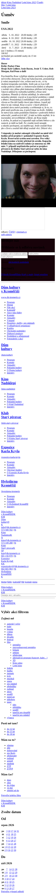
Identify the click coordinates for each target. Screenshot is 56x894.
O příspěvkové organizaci (18, 325)
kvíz (9, 676)
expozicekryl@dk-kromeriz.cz (15, 566)
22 (12, 847)
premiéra (17, 645)
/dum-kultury (7, 355)
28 (15, 844)
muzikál (10, 678)
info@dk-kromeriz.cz (11, 527)
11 (9, 834)
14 (9, 844)
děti (8, 748)
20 (12, 840)
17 (12, 831)
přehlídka (17, 707)
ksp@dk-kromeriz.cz (10, 553)
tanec (9, 702)
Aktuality (11, 318)
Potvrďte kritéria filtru (11, 795)
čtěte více (5, 58)
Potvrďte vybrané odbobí (12, 891)
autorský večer (13, 624)
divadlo (10, 637)
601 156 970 (7, 556)
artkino (16, 652)
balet (9, 626)
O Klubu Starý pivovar (17, 438)
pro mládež (12, 684)
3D (14, 660)
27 (15, 840)
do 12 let (11, 729)
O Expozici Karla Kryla (18, 472)
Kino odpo (17, 663)
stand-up (11, 697)
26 (15, 837)
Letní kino (11, 5)
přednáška (11, 686)
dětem (9, 634)
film (3, 5)
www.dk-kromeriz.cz (10, 297)
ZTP (9, 766)
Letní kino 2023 (8, 7)
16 (9, 850)
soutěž (10, 694)
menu (34, 582)
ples (14, 704)
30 (15, 850)
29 (15, 847)
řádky (9, 582)
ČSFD (12, 232)
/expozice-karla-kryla (10, 457)
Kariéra (10, 328)
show (9, 691)
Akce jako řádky (14, 312)
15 (9, 847)
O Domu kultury (14, 370)
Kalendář (11, 310)
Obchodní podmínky (16, 331)
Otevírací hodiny (14, 470)
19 (12, 837)
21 (12, 844)
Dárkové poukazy (15, 333)
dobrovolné (12, 750)
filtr (22, 582)
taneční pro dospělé (21, 712)
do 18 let (11, 734)
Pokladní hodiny (14, 367)
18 (12, 834)
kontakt (28, 582)
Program (11, 302)
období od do (13, 790)
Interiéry (11, 373)
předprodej (12, 756)
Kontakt (10, 315)
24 (15, 831)
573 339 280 (7, 543)
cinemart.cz (21, 232)
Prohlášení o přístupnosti (18, 336)
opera (9, 681)
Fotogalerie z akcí (15, 338)
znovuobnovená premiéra (24, 647)
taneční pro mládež (21, 715)
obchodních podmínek (19, 262)
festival (10, 639)
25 (15, 834)
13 (9, 840)
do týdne (11, 785)
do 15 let (11, 731)
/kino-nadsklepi (8, 389)
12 (9, 837)
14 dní (10, 788)
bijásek (16, 650)
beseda (10, 629)
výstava (10, 717)
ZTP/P (10, 769)
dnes (9, 780)
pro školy (11, 753)
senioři (10, 761)
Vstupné (11, 320)
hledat (4, 582)
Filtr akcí (11, 307)
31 (18, 831)
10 (9, 831)
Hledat (10, 305)
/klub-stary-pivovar (9, 423)
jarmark (10, 673)
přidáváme (17, 655)
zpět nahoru (6, 234)
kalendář (17, 582)
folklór (10, 668)
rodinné (10, 689)
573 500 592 (7, 530)
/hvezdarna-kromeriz (10, 491)
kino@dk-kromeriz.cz (11, 540)
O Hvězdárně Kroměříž (17, 504)
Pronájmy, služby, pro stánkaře (21, 323)
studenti (10, 763)
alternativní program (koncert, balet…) (30, 658)
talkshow (11, 699)
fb (15, 530)
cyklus (10, 631)
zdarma (10, 745)
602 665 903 (7, 569)
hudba (9, 671)
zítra (9, 782)
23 (12, 850)
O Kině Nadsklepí (15, 404)
